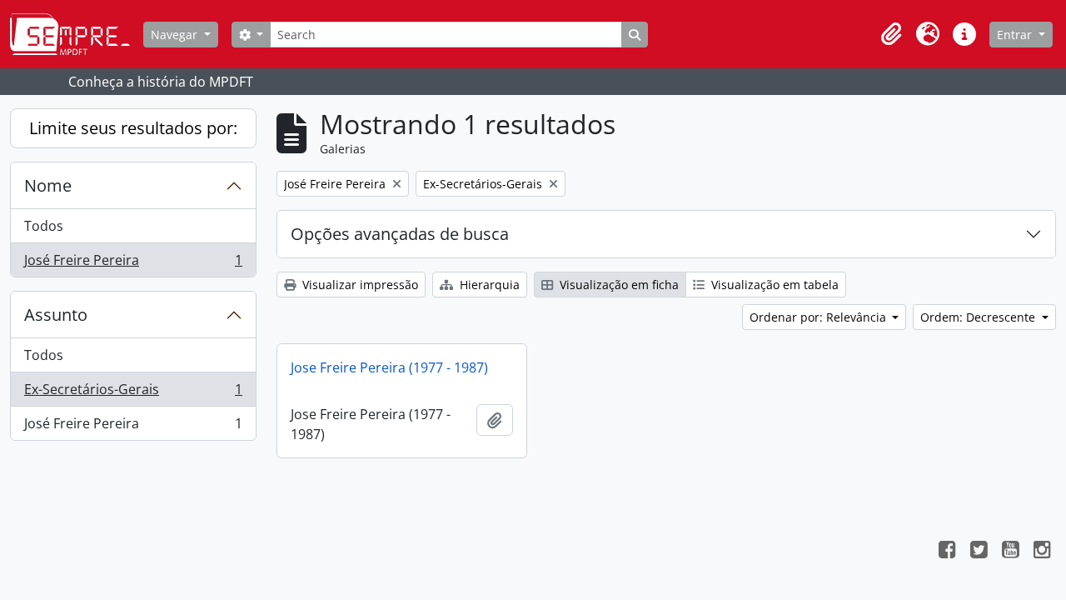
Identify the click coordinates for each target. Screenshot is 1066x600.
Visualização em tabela (773, 284)
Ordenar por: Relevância (819, 317)
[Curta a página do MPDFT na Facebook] (947, 551)
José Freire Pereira (132, 264)
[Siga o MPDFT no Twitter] (978, 551)
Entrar (1016, 34)
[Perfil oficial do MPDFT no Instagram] (1042, 551)
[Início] (76, 34)
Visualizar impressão (358, 284)
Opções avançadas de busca (400, 233)
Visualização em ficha (617, 284)
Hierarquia (488, 284)
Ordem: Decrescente (979, 317)
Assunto (55, 314)
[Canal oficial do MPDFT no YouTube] (1010, 551)
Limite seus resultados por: (133, 128)
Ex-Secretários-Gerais (132, 393)
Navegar (176, 34)
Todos (43, 226)
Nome (48, 185)
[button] (891, 34)
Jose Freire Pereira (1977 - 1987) (389, 367)
